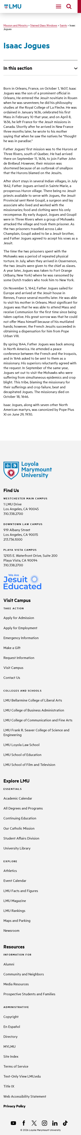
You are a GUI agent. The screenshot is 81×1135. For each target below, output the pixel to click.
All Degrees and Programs (23, 808)
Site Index (10, 1056)
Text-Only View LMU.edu (22, 1076)
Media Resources (16, 983)
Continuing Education (19, 818)
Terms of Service (15, 1066)
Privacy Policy (14, 1105)
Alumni (8, 964)
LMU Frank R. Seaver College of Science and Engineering (36, 732)
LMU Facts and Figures (20, 890)
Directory (10, 1036)
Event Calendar (14, 880)
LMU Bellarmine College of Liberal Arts (32, 700)
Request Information (18, 657)
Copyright (11, 1016)
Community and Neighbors (23, 973)
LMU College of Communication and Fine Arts (37, 720)
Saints (63, 25)
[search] (69, 6)
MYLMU (9, 1046)
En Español (11, 1026)
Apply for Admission (18, 617)
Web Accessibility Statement (24, 1096)
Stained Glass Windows (43, 25)
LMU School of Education (22, 754)
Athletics (10, 870)
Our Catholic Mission (19, 828)
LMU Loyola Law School (21, 744)
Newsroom (11, 930)
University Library (16, 848)
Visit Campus (13, 667)
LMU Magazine (14, 900)
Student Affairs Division (21, 838)
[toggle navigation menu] (58, 6)
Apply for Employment (20, 627)
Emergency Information (21, 637)
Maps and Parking (16, 920)
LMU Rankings (14, 910)
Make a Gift (12, 647)
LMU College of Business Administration (33, 710)
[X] (34, 1123)
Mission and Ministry (15, 25)
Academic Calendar (17, 798)
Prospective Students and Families (29, 993)
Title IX (8, 1086)
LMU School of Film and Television (29, 764)
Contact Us (11, 677)
